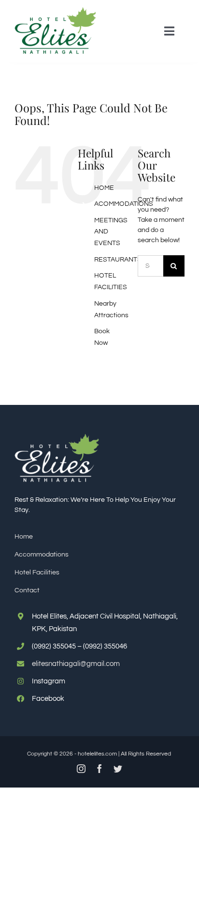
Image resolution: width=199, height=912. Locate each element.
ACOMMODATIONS (123, 204)
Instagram (48, 681)
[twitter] (118, 768)
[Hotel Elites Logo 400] (55, 10)
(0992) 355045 (54, 646)
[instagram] (81, 768)
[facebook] (99, 768)
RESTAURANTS (118, 259)
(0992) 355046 (105, 646)
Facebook (48, 698)
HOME (104, 188)
